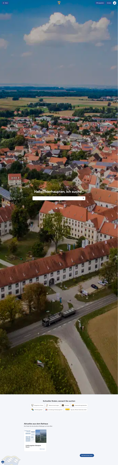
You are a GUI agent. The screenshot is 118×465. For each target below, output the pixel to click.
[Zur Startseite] (59, 3)
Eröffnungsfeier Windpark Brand (33, 446)
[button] (5, 3)
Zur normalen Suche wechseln (59, 202)
